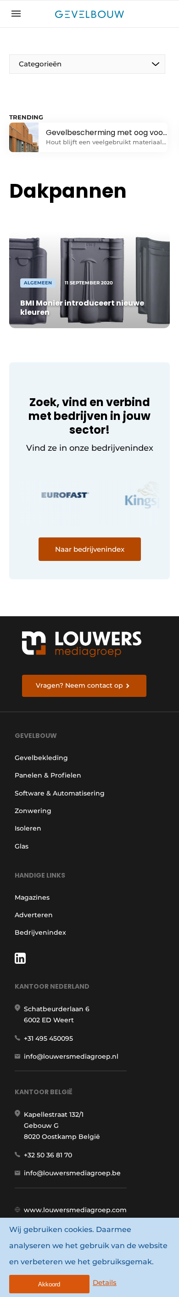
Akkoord (49, 1284)
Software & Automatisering (60, 793)
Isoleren (28, 828)
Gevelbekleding (41, 758)
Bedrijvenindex (40, 932)
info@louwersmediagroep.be (72, 1173)
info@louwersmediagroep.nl (71, 1056)
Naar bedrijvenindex (89, 549)
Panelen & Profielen (48, 775)
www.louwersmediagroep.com (75, 1210)
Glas (21, 846)
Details (105, 1282)
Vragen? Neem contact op (79, 685)
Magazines (32, 897)
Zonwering (33, 811)
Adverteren (34, 915)
